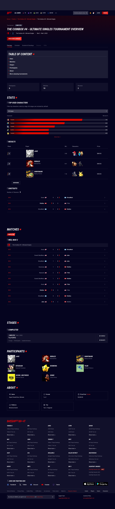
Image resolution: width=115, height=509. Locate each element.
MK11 (70, 466)
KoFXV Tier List (10, 472)
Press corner (56, 491)
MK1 (8, 439)
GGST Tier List (10, 459)
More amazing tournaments (18, 74)
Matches (12, 62)
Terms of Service (11, 491)
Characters (105, 491)
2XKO (37, 13)
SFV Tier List (51, 472)
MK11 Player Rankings (73, 469)
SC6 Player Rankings (32, 456)
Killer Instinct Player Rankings (75, 456)
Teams (98, 491)
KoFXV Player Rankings (12, 469)
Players (92, 491)
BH (90, 439)
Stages (12, 65)
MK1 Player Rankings (12, 442)
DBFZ (69, 439)
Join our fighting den (17, 481)
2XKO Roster (51, 428)
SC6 (28, 453)
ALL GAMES (18, 13)
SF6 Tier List (30, 432)
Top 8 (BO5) (12, 337)
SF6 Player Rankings (32, 428)
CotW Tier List (71, 428)
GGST (8, 453)
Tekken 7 (50, 439)
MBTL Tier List (30, 472)
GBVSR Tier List (92, 432)
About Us (63, 491)
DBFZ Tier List (71, 445)
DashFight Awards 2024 (94, 469)
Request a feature (72, 491)
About (11, 71)
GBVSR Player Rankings (94, 428)
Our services (47, 491)
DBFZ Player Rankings (73, 442)
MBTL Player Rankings (32, 469)
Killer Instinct (73, 453)
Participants (13, 68)
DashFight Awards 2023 (94, 472)
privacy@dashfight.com (88, 498)
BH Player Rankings (93, 442)
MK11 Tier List (71, 472)
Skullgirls (51, 453)
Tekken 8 (9, 426)
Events (86, 491)
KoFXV (9, 466)
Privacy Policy (21, 491)
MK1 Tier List (10, 445)
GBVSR (51, 13)
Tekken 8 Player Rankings (13, 428)
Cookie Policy (30, 491)
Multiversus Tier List (93, 459)
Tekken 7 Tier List (52, 445)
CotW (44, 13)
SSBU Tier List (30, 445)
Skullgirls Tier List (52, 459)
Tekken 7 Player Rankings (54, 442)
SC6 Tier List (30, 459)
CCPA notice (38, 491)
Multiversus (92, 453)
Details (88, 394)
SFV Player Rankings (52, 469)
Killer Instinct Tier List (73, 459)
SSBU (28, 439)
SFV (49, 466)
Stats (11, 59)
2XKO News (50, 432)
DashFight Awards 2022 (94, 475)
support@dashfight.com (64, 498)
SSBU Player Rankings (32, 442)
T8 (25, 13)
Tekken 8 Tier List (11, 432)
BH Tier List (91, 445)
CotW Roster (71, 432)
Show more (10, 435)
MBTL (28, 466)
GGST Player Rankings (12, 456)
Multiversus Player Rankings (95, 456)
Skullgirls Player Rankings (54, 456)
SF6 (31, 13)
